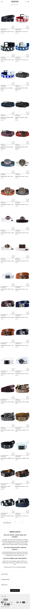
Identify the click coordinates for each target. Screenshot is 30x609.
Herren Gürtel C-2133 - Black (7, 59)
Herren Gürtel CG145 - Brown (7, 401)
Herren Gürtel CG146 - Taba (7, 345)
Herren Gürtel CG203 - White (7, 232)
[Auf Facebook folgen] (2, 596)
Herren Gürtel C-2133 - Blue (21, 59)
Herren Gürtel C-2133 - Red (21, 31)
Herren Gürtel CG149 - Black (21, 345)
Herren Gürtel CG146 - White (21, 373)
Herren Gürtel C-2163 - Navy (21, 515)
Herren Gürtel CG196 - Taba (7, 204)
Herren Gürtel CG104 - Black (7, 515)
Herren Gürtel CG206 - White (7, 261)
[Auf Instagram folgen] (5, 596)
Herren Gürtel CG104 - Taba (21, 486)
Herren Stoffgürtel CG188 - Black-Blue (7, 118)
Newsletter (4, 584)
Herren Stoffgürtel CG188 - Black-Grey (21, 89)
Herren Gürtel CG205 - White (22, 261)
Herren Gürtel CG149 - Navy (21, 317)
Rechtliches (4, 574)
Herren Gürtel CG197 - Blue (7, 176)
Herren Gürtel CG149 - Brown (7, 317)
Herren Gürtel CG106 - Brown (22, 401)
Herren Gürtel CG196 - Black (21, 204)
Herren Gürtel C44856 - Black (8, 458)
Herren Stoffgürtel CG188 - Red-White (7, 147)
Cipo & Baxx (3, 29)
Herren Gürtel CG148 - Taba (21, 289)
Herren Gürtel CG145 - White (7, 373)
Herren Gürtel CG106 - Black (7, 430)
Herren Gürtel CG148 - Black (7, 31)
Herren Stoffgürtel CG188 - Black (21, 118)
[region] (8, 18)
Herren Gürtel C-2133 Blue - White (7, 89)
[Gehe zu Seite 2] (23, 521)
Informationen (5, 579)
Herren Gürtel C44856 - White (22, 458)
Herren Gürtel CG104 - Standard (6, 487)
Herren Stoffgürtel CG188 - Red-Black (21, 147)
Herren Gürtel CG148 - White (7, 289)
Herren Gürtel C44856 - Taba (22, 430)
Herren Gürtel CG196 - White (21, 176)
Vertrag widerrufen (15, 590)
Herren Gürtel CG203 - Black (22, 232)
